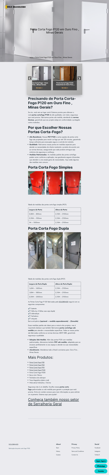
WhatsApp (101, 466)
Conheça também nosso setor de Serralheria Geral (53, 401)
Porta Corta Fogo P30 (36, 362)
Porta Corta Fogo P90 (37, 367)
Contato (101, 471)
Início (31, 57)
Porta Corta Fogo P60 (37, 365)
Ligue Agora (101, 461)
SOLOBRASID (63, 302)
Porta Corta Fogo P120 (37, 370)
